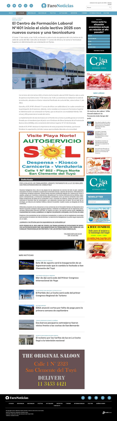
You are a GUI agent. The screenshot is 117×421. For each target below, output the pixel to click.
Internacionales (95, 13)
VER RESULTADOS (99, 50)
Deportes (74, 13)
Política (53, 13)
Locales (21, 13)
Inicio (11, 13)
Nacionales (42, 13)
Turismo (84, 13)
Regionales (32, 13)
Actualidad (63, 13)
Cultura (106, 13)
